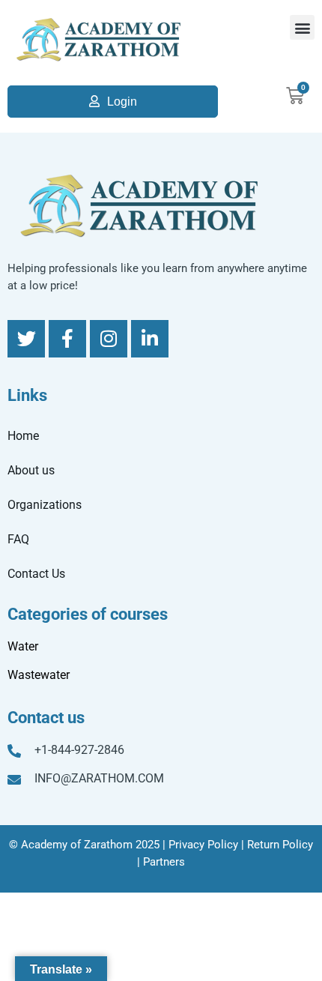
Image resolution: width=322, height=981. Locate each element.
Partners (164, 862)
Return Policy (280, 844)
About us (31, 470)
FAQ (18, 539)
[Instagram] (108, 338)
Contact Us (36, 574)
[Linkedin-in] (149, 338)
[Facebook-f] (67, 338)
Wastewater (38, 675)
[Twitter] (26, 338)
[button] (302, 27)
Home (23, 436)
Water (22, 646)
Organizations (44, 505)
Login (122, 101)
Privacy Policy (203, 844)
